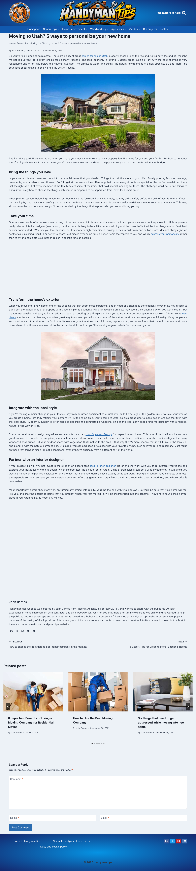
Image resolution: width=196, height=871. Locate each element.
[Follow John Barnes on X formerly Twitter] (16, 631)
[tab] (92, 743)
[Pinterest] (178, 841)
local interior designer (102, 465)
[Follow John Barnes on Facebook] (11, 631)
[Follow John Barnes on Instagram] (22, 631)
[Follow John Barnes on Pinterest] (33, 631)
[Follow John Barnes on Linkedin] (28, 631)
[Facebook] (166, 841)
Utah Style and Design (99, 434)
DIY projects (150, 29)
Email (105, 817)
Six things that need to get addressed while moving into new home (161, 722)
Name (14, 817)
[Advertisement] (95, 268)
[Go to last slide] (8, 706)
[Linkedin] (184, 841)
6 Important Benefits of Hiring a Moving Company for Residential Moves (31, 722)
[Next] (188, 706)
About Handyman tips (27, 841)
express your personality (165, 234)
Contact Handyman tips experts (71, 841)
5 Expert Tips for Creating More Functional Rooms (158, 644)
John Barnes (16, 732)
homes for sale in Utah (94, 56)
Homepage (33, 29)
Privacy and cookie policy (52, 846)
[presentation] (33, 691)
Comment (16, 779)
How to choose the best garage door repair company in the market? (48, 644)
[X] (172, 841)
